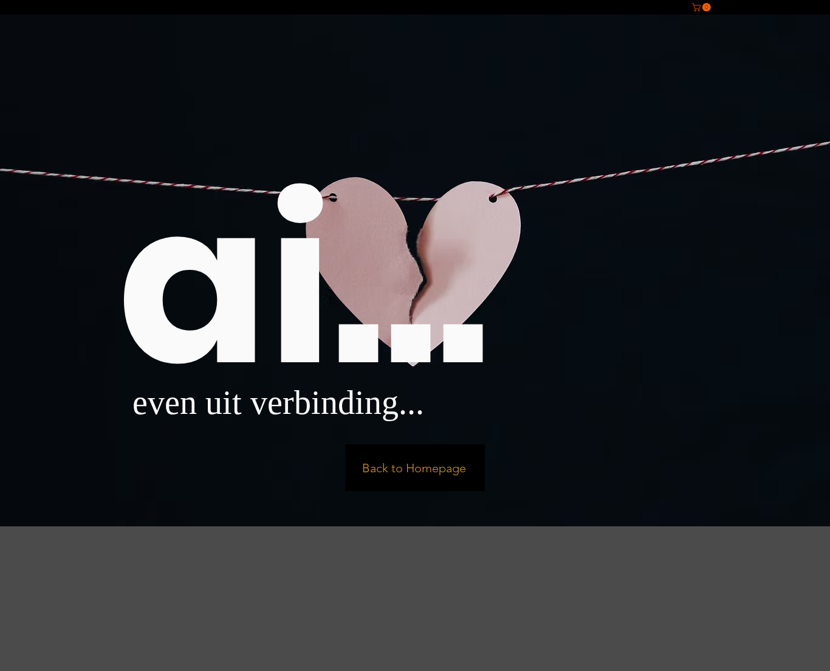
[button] (702, 7)
